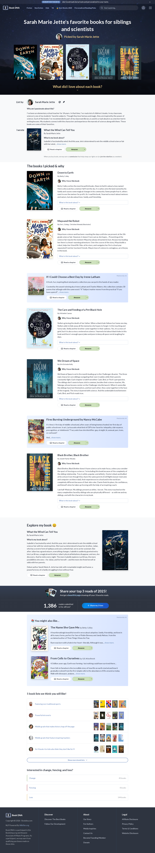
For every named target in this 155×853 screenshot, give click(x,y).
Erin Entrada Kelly (66, 364)
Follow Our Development (54, 824)
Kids (47, 8)
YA (53, 8)
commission (73, 156)
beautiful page (74, 595)
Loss (31, 797)
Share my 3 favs (96, 605)
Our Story (87, 819)
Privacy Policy (127, 824)
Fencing (32, 788)
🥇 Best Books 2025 (64, 8)
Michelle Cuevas (66, 313)
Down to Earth (65, 172)
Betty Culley (64, 176)
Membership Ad (122, 276)
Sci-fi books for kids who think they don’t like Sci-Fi (55, 749)
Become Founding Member (94, 838)
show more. (61, 144)
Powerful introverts (43, 715)
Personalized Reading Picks (85, 8)
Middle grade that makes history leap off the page (54, 726)
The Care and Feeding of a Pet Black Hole (79, 309)
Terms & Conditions (130, 828)
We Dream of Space (68, 360)
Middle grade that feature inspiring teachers (52, 738)
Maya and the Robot (68, 220)
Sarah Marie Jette (88, 36)
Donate (86, 842)
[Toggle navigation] (150, 7)
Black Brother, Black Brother (73, 455)
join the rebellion (106, 156)
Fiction (29, 8)
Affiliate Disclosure (130, 819)
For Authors (88, 824)
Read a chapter (56, 149)
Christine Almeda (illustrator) (80, 224)
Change (32, 778)
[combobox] (118, 7)
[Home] (13, 8)
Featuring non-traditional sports (48, 704)
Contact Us (88, 833)
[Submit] (101, 7)
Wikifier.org (24, 825)
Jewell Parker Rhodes (67, 459)
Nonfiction (39, 8)
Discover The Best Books (54, 819)
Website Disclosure (130, 833)
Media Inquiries (89, 828)
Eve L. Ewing (64, 224)
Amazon (74, 149)
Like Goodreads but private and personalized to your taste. (85, 2)
